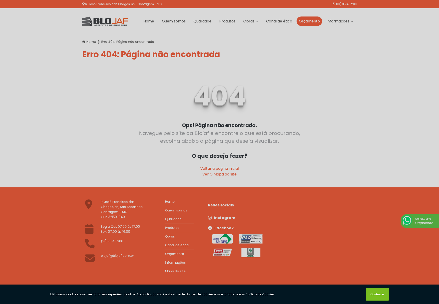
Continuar (377, 294)
